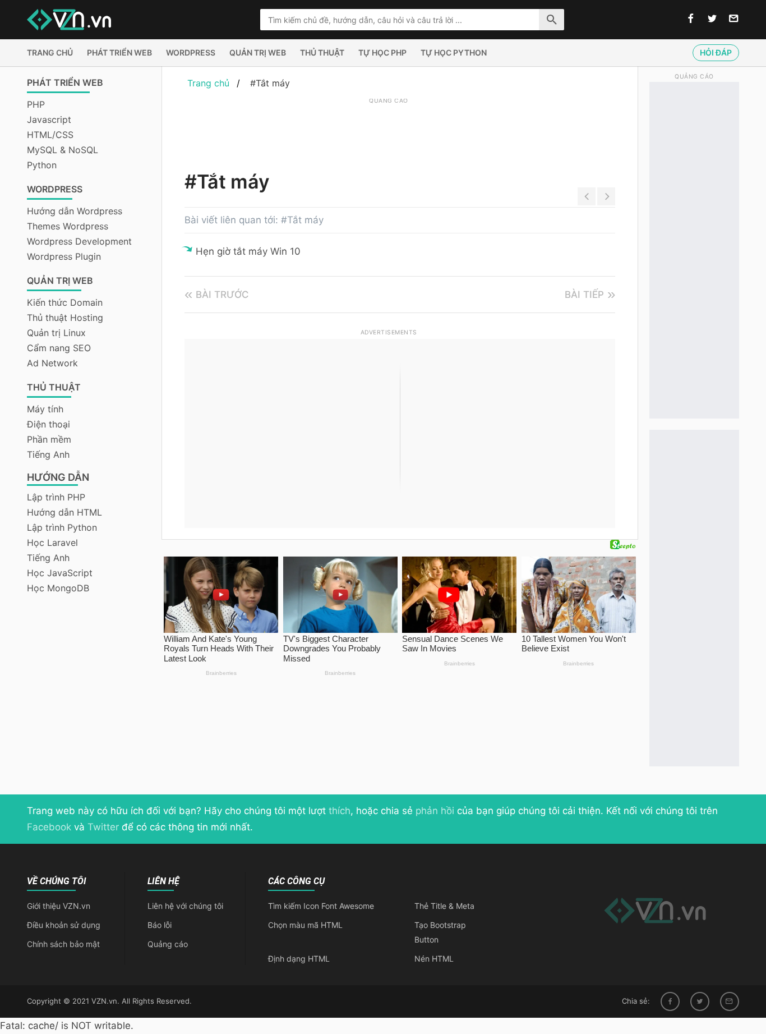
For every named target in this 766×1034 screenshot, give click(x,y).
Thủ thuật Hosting (65, 317)
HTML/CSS (50, 134)
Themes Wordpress (67, 226)
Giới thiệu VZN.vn (58, 906)
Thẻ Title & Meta (444, 906)
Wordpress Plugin (64, 256)
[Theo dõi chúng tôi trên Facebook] (691, 19)
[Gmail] (729, 1001)
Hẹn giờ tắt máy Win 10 (248, 251)
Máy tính (45, 409)
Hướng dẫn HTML (64, 512)
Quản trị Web (257, 52)
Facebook (49, 827)
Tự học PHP (382, 52)
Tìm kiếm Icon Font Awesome (321, 906)
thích (339, 810)
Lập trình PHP (56, 497)
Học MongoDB (58, 588)
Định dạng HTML (299, 958)
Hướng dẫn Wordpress (74, 211)
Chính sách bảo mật (63, 944)
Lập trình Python (62, 527)
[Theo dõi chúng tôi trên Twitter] (712, 19)
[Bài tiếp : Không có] (606, 196)
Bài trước (222, 294)
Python (42, 165)
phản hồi (435, 810)
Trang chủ (50, 52)
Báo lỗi (159, 925)
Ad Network (52, 363)
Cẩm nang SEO (59, 347)
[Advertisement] (388, 132)
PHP (36, 104)
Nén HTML (434, 958)
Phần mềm (49, 439)
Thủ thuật (322, 52)
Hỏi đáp (716, 52)
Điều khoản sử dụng (63, 925)
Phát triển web (119, 52)
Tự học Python (454, 52)
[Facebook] (670, 1001)
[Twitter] (699, 1001)
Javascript (49, 119)
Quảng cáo (167, 944)
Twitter (103, 827)
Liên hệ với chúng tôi (185, 906)
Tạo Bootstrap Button (440, 932)
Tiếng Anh (48, 454)
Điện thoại (48, 424)
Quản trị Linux (56, 332)
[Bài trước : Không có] (587, 196)
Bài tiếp (584, 294)
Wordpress (190, 52)
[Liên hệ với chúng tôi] (733, 19)
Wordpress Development (79, 241)
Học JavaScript (60, 572)
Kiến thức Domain (65, 302)
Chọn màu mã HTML (305, 925)
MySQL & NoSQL (62, 149)
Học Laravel (52, 542)
